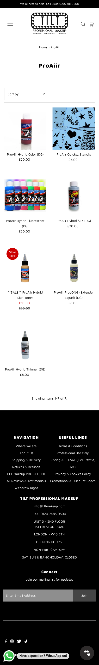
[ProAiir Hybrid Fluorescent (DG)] (25, 195)
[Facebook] (6, 641)
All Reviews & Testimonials (26, 481)
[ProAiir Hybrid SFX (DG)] (73, 195)
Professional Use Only (73, 453)
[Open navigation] (15, 24)
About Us (26, 453)
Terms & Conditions (72, 446)
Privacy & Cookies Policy (73, 474)
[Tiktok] (25, 641)
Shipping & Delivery (26, 460)
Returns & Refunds (26, 467)
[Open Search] (83, 24)
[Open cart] (91, 24)
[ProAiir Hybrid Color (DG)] (25, 128)
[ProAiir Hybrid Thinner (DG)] (25, 343)
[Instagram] (12, 641)
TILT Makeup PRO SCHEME (26, 474)
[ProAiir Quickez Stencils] (73, 128)
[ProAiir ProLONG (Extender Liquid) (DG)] (73, 266)
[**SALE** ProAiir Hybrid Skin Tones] (25, 266)
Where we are (26, 446)
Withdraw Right (26, 488)
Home (43, 47)
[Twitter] (19, 641)
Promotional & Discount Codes (72, 481)
